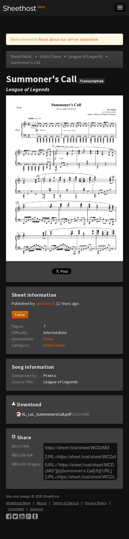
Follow (20, 314)
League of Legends (85, 56)
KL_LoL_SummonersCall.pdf (55, 414)
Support (36, 509)
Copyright (16, 509)
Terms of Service (66, 503)
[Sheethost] (24, 8)
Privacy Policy (96, 503)
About (41, 503)
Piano (48, 339)
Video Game (50, 56)
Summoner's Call (25, 62)
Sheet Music (21, 56)
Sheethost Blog (18, 503)
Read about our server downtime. (69, 39)
